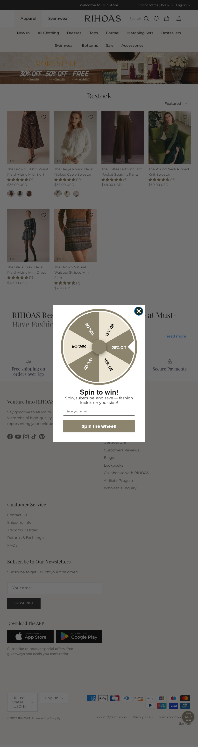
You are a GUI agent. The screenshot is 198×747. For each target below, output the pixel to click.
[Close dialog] (138, 311)
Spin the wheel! (99, 426)
